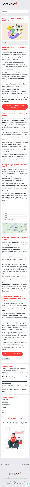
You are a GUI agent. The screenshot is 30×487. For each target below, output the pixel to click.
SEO (3, 410)
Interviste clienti (6, 404)
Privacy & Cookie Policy (20, 478)
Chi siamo (5, 478)
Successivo (25, 464)
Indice (5, 43)
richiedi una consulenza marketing (15, 106)
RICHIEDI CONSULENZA (12, 353)
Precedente (5, 464)
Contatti (11, 478)
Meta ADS (5, 359)
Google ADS (5, 402)
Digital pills (5, 399)
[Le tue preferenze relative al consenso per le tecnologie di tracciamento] (27, 484)
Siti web (4, 412)
